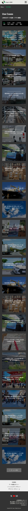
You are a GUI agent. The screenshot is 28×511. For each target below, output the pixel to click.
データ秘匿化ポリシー (14, 484)
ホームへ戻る (14, 470)
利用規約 (14, 482)
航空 (17, 24)
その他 (8, 22)
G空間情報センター (20, 500)
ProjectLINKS (8, 2)
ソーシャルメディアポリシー (14, 486)
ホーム (2, 7)
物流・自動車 (10, 24)
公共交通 (19, 22)
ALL (4, 22)
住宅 (13, 22)
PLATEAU (23, 504)
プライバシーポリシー (13, 489)
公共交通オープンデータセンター (17, 503)
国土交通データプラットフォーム (17, 501)
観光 (21, 24)
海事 (4, 24)
